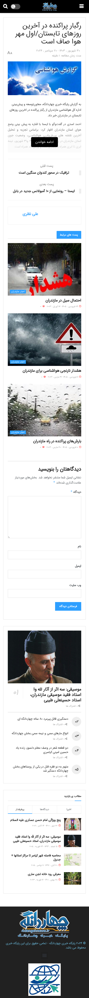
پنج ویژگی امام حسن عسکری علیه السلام (35, 820)
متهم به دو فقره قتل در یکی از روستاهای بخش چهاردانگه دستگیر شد (40, 768)
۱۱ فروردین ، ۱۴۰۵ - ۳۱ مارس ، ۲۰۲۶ (63, 377)
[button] (44, 955)
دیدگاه (75, 492)
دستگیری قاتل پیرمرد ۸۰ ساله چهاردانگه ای (42, 718)
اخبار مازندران (18, 291)
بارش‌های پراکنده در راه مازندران (56, 441)
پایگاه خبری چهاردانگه (62, 943)
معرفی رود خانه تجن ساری (44, 874)
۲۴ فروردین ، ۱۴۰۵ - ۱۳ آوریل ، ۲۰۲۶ (63, 306)
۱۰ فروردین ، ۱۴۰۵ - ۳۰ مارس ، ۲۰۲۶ (63, 447)
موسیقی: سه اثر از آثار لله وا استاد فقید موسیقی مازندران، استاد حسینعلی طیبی (55, 694)
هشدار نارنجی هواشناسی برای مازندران (51, 371)
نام (79, 546)
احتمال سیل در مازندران (63, 300)
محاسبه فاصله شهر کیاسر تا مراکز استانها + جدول (36, 857)
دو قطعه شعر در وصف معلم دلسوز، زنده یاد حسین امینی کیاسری (42, 750)
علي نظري (30, 214)
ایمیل (78, 566)
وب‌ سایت (75, 585)
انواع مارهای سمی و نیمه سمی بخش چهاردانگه (40, 733)
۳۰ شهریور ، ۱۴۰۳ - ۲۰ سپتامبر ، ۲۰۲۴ (58, 50)
